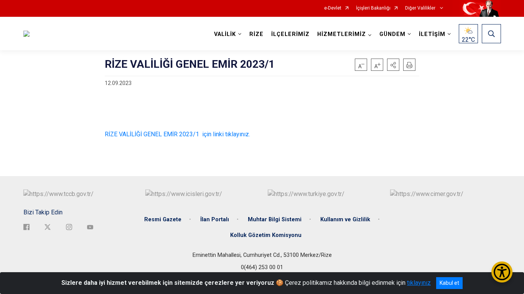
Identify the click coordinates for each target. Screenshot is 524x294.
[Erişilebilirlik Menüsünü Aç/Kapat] (501, 272)
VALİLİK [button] (225, 34)
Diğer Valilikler (421, 8)
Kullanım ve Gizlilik (345, 219)
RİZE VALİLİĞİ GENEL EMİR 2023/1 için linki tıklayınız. (177, 134)
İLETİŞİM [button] (432, 34)
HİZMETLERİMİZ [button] (341, 34)
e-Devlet (332, 8)
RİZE (256, 34)
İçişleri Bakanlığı (373, 8)
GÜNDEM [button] (392, 34)
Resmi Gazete (162, 219)
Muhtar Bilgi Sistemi (275, 219)
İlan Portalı (214, 219)
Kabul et (449, 283)
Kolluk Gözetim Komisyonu (266, 235)
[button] (393, 65)
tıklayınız (419, 282)
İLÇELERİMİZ (290, 34)
